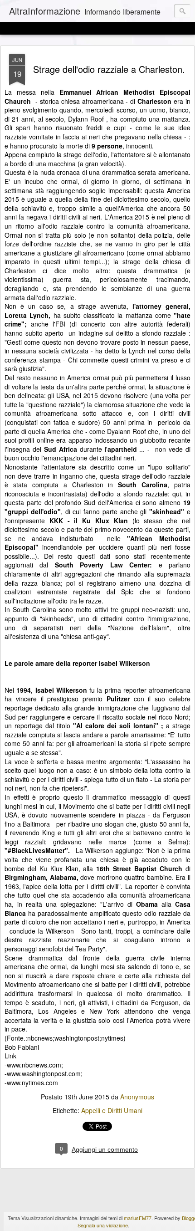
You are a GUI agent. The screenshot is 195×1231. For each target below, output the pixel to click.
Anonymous (137, 1096)
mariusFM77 (137, 1217)
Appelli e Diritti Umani (111, 1110)
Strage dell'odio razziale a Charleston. (109, 69)
